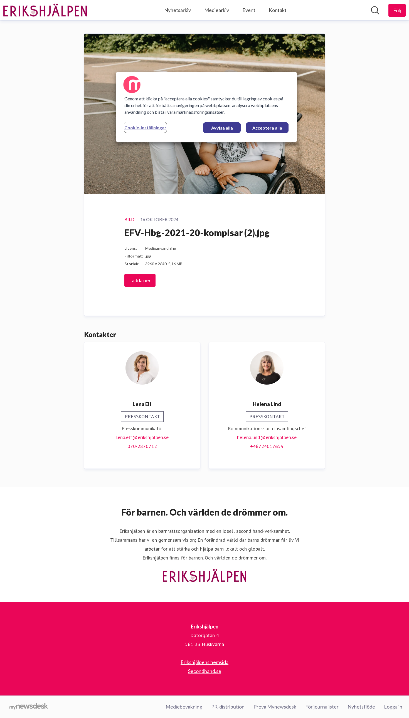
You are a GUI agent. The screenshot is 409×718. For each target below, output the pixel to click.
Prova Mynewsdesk (274, 707)
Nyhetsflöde (361, 707)
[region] (206, 107)
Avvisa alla (222, 127)
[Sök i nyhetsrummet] (375, 10)
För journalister (322, 707)
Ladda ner (140, 280)
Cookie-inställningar (145, 127)
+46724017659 (267, 446)
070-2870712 (142, 446)
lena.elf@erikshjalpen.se (142, 437)
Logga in (393, 707)
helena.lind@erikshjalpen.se (267, 437)
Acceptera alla (267, 127)
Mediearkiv (216, 10)
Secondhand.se (204, 671)
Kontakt (278, 10)
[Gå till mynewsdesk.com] (29, 706)
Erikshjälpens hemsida (204, 662)
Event (248, 10)
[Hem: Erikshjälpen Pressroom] (45, 10)
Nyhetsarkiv (177, 10)
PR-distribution (228, 707)
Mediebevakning (184, 707)
